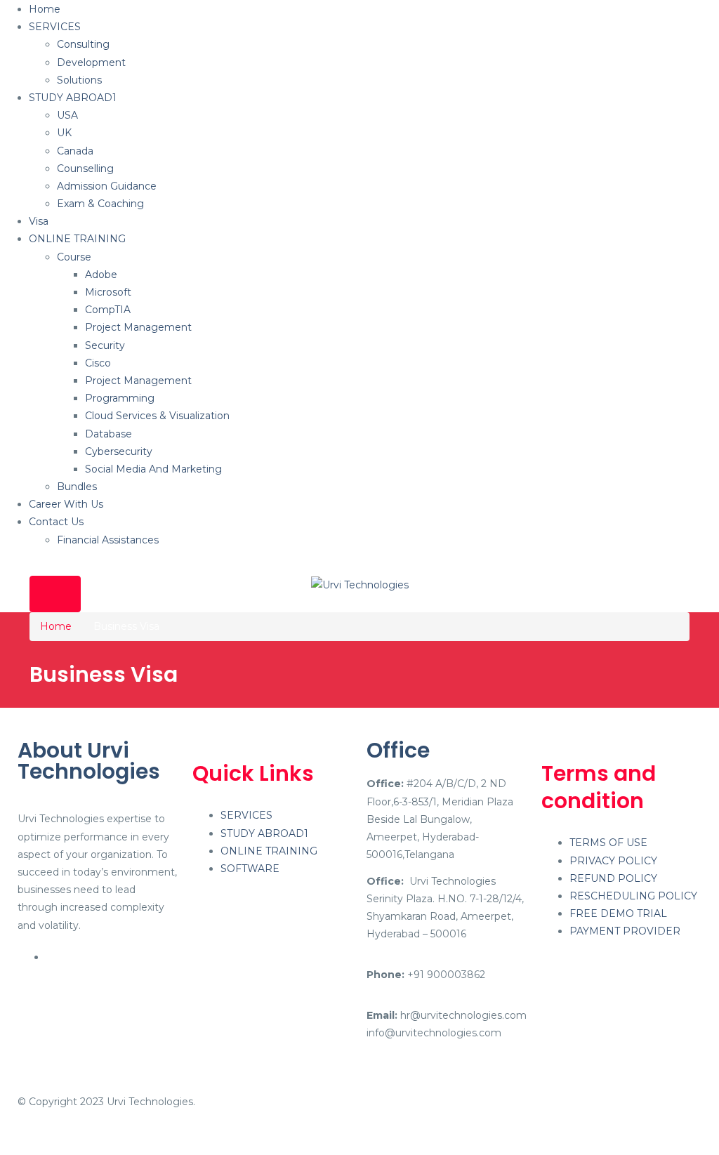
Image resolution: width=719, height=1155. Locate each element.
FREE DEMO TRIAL (618, 913)
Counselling (85, 168)
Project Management (138, 327)
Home (44, 9)
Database (108, 434)
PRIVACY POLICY (613, 860)
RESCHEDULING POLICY (633, 896)
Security (105, 345)
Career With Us (66, 504)
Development (91, 62)
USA (67, 115)
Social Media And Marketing (153, 469)
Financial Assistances (108, 540)
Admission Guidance (107, 186)
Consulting (83, 44)
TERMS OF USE (608, 842)
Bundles (77, 486)
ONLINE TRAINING (77, 238)
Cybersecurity (118, 451)
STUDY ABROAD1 (73, 97)
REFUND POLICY (613, 878)
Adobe (101, 274)
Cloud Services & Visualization (157, 415)
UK (64, 132)
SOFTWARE (249, 868)
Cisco (98, 363)
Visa (38, 221)
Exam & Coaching (100, 203)
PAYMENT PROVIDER (624, 931)
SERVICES (55, 26)
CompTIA (108, 309)
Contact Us (56, 521)
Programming (119, 398)
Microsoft (108, 292)
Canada (75, 151)
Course (74, 257)
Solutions (79, 80)
